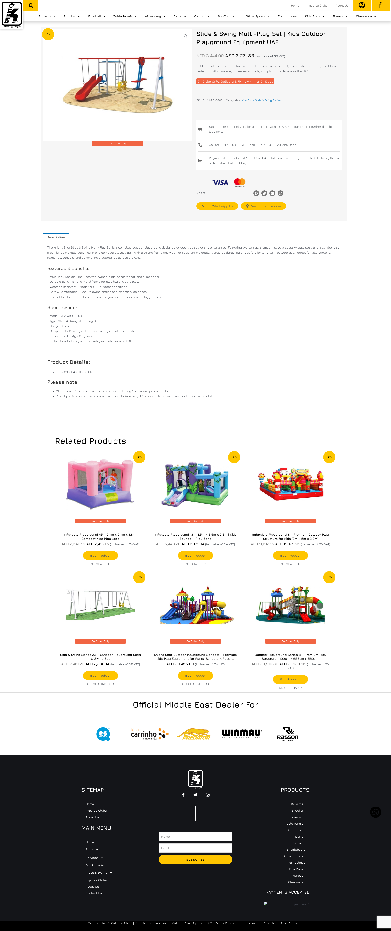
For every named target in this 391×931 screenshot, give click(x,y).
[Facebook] (256, 193)
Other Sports (255, 16)
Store (89, 849)
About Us (342, 5)
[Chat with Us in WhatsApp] (375, 816)
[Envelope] (272, 193)
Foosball (94, 16)
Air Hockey (153, 16)
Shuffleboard (228, 16)
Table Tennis (123, 16)
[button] (31, 5)
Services (92, 857)
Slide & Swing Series (268, 100)
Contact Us (94, 893)
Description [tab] (56, 237)
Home (295, 5)
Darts (177, 16)
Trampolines (287, 16)
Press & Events (97, 872)
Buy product (100, 555)
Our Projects (95, 865)
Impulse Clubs (317, 5)
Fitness (338, 16)
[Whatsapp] (280, 193)
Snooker (70, 16)
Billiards (44, 16)
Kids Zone (312, 16)
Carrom (199, 16)
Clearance (364, 16)
